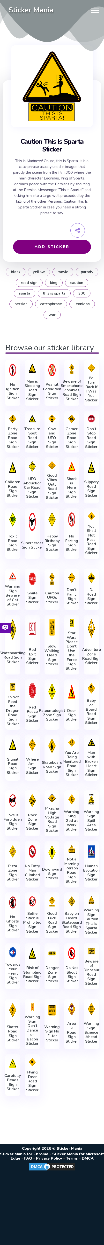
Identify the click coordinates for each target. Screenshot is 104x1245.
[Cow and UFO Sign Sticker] (52, 418)
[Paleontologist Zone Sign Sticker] (52, 692)
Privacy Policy (49, 1158)
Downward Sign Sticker (52, 873)
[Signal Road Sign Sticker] (12, 744)
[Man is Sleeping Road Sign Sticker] (32, 369)
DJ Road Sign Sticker (91, 596)
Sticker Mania (30, 10)
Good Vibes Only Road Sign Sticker (52, 486)
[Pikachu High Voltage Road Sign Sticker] (52, 798)
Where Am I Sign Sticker (32, 766)
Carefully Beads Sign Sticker (12, 1082)
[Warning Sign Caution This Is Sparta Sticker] (91, 900)
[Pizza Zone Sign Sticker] (12, 851)
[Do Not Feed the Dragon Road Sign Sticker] (12, 687)
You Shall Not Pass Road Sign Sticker (91, 539)
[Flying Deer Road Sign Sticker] (32, 1062)
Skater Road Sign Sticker (13, 1034)
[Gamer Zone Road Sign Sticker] (71, 418)
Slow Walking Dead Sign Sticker (52, 655)
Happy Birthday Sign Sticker (52, 543)
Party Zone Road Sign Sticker (13, 438)
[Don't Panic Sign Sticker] (71, 577)
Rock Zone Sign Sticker (32, 822)
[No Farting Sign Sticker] (71, 519)
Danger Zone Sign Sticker (52, 975)
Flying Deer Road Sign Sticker (32, 1081)
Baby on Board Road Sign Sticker (91, 711)
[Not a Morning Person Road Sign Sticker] (71, 849)
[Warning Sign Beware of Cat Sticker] (12, 576)
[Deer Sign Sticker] (71, 692)
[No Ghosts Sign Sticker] (12, 902)
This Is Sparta (54, 293)
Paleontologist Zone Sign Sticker (52, 715)
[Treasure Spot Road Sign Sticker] (32, 418)
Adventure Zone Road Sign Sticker (91, 656)
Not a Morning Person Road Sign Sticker (71, 870)
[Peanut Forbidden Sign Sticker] (52, 370)
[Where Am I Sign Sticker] (32, 744)
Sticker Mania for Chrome (24, 1154)
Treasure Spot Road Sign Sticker (32, 438)
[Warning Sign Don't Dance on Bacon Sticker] (32, 1007)
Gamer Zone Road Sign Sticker (72, 438)
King (54, 282)
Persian (21, 304)
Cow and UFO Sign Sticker (52, 438)
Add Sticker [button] (52, 246)
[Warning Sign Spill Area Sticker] (91, 799)
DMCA (88, 1158)
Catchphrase (51, 304)
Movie (63, 272)
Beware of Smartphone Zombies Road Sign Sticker (71, 390)
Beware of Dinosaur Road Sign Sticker (91, 972)
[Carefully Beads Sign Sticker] (12, 1063)
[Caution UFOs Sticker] (52, 578)
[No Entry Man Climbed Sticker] (32, 851)
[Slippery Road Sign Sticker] (91, 467)
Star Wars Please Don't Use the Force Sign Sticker (72, 651)
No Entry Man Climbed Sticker (32, 873)
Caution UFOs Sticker (52, 597)
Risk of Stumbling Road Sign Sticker (32, 975)
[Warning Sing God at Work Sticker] (71, 799)
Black (15, 272)
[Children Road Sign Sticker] (12, 467)
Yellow (39, 272)
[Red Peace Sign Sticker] (32, 690)
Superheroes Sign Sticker (32, 545)
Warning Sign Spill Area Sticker (91, 821)
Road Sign (29, 282)
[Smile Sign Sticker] (32, 578)
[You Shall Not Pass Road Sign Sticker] (91, 516)
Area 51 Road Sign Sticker (72, 1032)
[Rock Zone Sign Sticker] (32, 800)
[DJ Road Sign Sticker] (91, 577)
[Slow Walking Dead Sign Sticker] (52, 627)
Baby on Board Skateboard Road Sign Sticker (71, 922)
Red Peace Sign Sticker (32, 714)
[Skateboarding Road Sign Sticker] (12, 629)
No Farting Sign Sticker (71, 543)
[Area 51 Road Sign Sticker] (71, 1009)
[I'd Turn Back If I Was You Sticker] (91, 368)
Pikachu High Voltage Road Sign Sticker (52, 819)
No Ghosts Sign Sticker (12, 924)
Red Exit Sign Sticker (32, 656)
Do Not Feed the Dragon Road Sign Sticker (12, 710)
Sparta (24, 293)
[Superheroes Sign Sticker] (32, 522)
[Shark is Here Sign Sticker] (71, 466)
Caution (76, 282)
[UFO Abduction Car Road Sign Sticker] (32, 466)
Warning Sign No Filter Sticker (52, 1034)
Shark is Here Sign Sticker (72, 488)
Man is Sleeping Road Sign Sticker (32, 390)
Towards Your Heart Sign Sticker (13, 973)
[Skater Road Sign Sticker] (12, 1010)
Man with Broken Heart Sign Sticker (91, 763)
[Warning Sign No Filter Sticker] (52, 1010)
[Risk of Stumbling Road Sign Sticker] (32, 953)
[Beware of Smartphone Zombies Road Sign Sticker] (71, 369)
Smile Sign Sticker (32, 597)
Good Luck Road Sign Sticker (52, 922)
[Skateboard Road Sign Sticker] (52, 745)
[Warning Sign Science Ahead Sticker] (91, 1009)
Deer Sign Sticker (72, 715)
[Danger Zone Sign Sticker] (52, 953)
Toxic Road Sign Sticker (13, 543)
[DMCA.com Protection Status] (52, 1170)
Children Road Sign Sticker (12, 489)
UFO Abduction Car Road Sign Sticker (32, 488)
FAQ (28, 1158)
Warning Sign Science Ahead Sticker (91, 1032)
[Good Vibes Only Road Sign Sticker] (52, 465)
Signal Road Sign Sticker (13, 766)
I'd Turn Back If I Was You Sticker (91, 389)
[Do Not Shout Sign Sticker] (71, 953)
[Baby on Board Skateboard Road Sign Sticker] (71, 901)
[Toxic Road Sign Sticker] (12, 519)
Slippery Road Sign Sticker (91, 489)
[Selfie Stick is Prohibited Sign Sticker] (32, 901)
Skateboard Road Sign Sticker (52, 767)
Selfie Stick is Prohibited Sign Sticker (32, 922)
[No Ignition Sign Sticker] (12, 370)
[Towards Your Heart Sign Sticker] (12, 952)
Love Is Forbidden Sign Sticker (13, 822)
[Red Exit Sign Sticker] (32, 628)
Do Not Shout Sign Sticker (72, 975)
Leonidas (82, 304)
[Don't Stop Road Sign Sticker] (91, 418)
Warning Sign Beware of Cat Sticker (12, 595)
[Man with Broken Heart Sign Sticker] (91, 742)
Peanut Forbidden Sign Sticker (52, 391)
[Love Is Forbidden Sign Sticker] (12, 800)
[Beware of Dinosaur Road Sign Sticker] (91, 951)
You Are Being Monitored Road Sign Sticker (72, 763)
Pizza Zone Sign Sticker (13, 873)
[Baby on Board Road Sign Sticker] (91, 688)
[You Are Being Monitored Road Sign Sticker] (71, 742)
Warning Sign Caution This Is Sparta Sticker (91, 921)
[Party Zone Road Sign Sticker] (12, 418)
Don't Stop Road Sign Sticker (91, 438)
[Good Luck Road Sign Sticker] (52, 901)
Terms (72, 1158)
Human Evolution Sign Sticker (91, 873)
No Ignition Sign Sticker (12, 391)
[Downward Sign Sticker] (52, 852)
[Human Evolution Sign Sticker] (91, 851)
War (52, 314)
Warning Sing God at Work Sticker (71, 821)
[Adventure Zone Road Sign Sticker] (91, 628)
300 (81, 293)
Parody (87, 272)
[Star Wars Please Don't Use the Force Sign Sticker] (71, 623)
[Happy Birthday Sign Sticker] (52, 519)
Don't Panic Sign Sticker (72, 596)
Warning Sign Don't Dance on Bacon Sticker (32, 1030)
